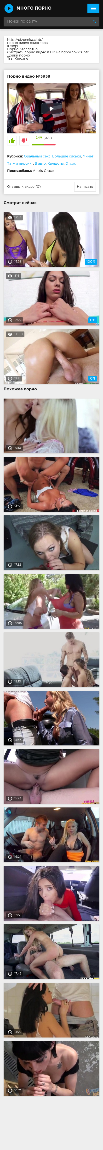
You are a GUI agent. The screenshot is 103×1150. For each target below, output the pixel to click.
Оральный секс (37, 156)
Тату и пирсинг (20, 163)
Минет (88, 156)
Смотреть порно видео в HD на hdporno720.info (48, 52)
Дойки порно (18, 55)
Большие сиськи (66, 156)
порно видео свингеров (27, 43)
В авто (40, 163)
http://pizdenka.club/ (25, 39)
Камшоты (55, 163)
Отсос (70, 163)
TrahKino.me (17, 58)
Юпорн (13, 46)
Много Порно (34, 8)
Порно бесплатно (22, 49)
